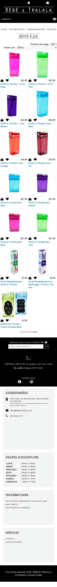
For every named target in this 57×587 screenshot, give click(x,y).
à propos (10, 539)
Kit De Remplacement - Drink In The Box (12, 283)
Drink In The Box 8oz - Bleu (12, 204)
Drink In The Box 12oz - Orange (12, 164)
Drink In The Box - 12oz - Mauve (13, 125)
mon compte (12, 504)
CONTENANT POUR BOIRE (36, 29)
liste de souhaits (14, 542)
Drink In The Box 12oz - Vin (40, 164)
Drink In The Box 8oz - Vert (39, 243)
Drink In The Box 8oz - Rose (12, 243)
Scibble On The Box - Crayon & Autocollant (11, 325)
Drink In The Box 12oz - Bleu (40, 125)
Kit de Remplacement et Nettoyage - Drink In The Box (41, 284)
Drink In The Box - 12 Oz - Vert (41, 85)
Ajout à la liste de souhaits (6, 80)
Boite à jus (51, 29)
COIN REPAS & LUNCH (17, 29)
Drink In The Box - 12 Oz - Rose (13, 85)
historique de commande (18, 508)
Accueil (3, 29)
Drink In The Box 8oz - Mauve (39, 204)
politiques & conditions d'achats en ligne (26, 501)
